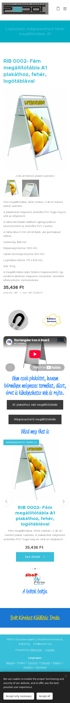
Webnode (36, 650)
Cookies (50, 650)
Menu (65, 8)
